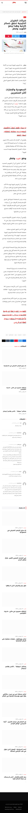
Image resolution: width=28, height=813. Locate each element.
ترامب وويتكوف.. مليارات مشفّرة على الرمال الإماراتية (14, 640)
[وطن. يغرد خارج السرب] (14, 2)
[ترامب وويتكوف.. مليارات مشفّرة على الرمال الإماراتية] (14, 627)
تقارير (15, 11)
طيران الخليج (11, 334)
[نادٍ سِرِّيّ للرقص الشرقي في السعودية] (14, 356)
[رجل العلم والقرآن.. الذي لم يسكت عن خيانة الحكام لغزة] (14, 765)
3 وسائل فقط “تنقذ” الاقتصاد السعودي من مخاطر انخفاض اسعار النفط (15, 131)
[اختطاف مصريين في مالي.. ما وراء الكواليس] (14, 378)
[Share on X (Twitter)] (15, 36)
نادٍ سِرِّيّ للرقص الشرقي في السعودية (15, 366)
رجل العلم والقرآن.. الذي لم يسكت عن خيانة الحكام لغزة (15, 778)
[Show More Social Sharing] (3, 36)
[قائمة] (26, 2)
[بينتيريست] (8, 36)
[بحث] (2, 2)
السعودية (19, 334)
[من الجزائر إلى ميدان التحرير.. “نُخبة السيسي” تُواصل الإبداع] (14, 710)
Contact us (20, 807)
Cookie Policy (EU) (19, 809)
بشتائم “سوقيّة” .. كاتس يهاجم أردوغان (14, 411)
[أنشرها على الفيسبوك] (22, 36)
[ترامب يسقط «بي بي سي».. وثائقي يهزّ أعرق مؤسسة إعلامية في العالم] (14, 682)
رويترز (16, 104)
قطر (6, 334)
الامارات (24, 334)
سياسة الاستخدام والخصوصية (9, 809)
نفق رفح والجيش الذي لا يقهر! (16, 585)
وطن (25, 32)
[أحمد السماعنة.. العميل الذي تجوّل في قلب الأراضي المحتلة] (14, 737)
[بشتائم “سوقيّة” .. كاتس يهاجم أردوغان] (14, 402)
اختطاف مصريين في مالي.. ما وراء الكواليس (16, 388)
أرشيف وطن (18, 11)
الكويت (18, 158)
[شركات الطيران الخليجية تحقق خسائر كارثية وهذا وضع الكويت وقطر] (14, 45)
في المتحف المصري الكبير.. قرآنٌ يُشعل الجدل (15, 559)
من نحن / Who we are (8, 807)
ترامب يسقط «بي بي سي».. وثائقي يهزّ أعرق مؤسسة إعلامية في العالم (14, 695)
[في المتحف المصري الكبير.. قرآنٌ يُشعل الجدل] (14, 546)
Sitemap (15, 807)
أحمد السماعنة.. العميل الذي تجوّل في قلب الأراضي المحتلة (15, 750)
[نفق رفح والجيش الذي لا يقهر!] (14, 573)
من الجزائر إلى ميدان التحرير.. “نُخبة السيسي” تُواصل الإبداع (15, 723)
